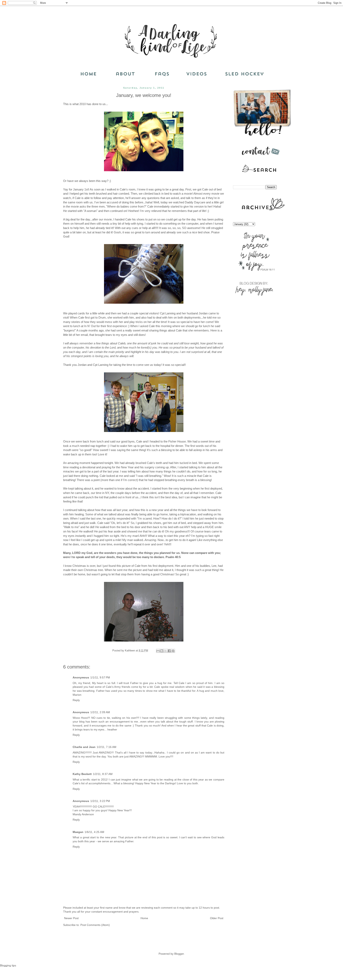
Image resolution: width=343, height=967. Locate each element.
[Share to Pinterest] (173, 651)
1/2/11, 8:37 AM (103, 774)
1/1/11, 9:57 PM (100, 677)
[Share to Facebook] (169, 651)
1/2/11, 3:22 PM (100, 801)
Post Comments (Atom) (95, 924)
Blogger (179, 953)
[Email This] (158, 651)
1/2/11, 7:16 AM (106, 747)
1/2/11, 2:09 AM (100, 712)
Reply (76, 700)
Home (144, 918)
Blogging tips (8, 965)
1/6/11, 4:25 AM (94, 832)
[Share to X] (166, 651)
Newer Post (71, 918)
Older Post (216, 918)
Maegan (78, 832)
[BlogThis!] (162, 651)
